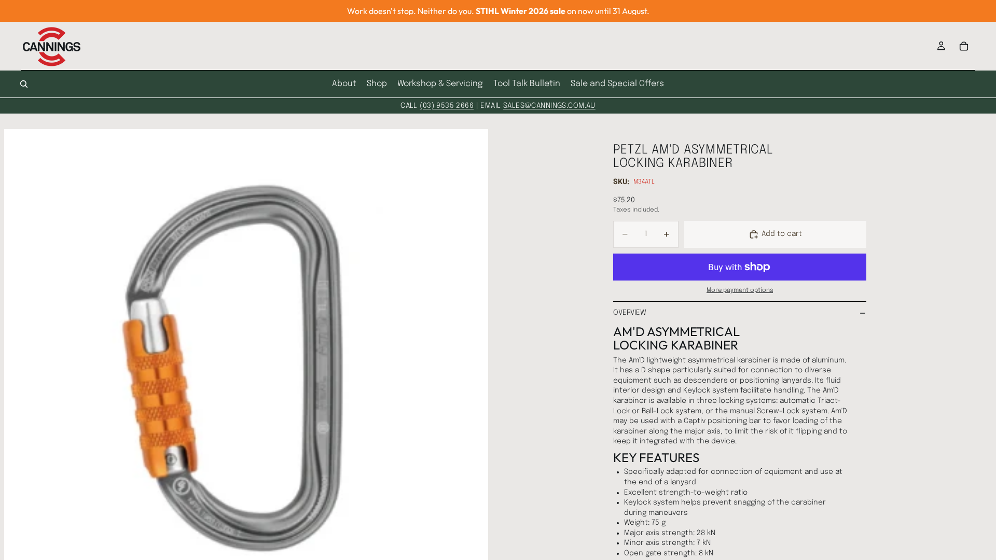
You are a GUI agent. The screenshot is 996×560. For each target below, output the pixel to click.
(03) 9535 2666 (447, 105)
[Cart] (963, 46)
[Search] (23, 84)
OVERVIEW (629, 312)
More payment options (740, 290)
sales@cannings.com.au (549, 105)
